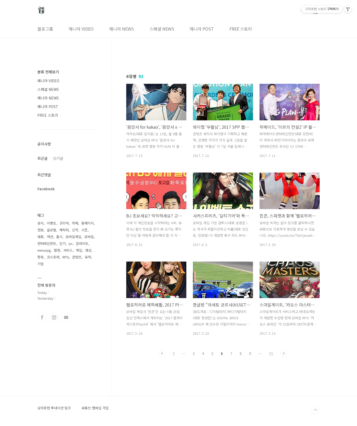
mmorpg (44, 250)
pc (71, 243)
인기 (62, 243)
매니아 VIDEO (81, 29)
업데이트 (82, 243)
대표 (40, 236)
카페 (75, 223)
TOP (315, 410)
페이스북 (42, 317)
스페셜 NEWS (161, 29)
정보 (40, 229)
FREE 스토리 (240, 29)
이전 (162, 353)
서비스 (68, 250)
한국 (40, 257)
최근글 (42, 158)
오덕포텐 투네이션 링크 (54, 408)
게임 (79, 250)
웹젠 (57, 250)
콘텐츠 (77, 257)
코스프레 (53, 257)
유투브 (66, 317)
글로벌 (51, 229)
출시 (59, 236)
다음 (283, 353)
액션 (50, 236)
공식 (40, 223)
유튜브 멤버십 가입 (95, 408)
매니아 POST (202, 29)
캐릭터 (64, 229)
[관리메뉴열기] (348, 9)
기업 (40, 263)
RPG (65, 257)
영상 (88, 250)
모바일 (89, 236)
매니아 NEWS (121, 29)
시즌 (84, 229)
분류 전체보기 (48, 71)
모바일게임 (73, 236)
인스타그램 (54, 317)
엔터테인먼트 (46, 243)
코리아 (64, 223)
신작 (75, 229)
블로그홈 (45, 29)
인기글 (58, 158)
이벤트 (51, 223)
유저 (88, 257)
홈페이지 (87, 223)
